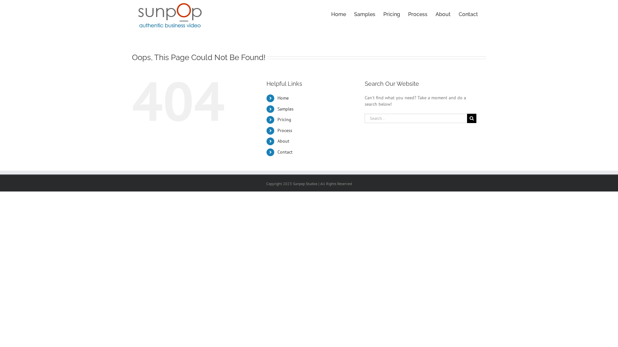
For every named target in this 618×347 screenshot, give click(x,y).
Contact (285, 152)
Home (283, 98)
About (283, 141)
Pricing (284, 119)
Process (284, 130)
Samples (285, 109)
